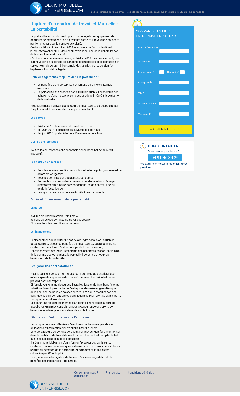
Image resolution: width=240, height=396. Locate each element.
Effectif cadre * (146, 72)
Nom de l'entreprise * (148, 49)
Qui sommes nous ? (86, 372)
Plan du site (113, 372)
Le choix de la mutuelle (174, 12)
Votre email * (144, 114)
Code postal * (145, 82)
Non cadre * (173, 72)
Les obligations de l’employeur (108, 12)
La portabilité (196, 12)
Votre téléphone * (147, 103)
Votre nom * (144, 61)
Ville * (141, 93)
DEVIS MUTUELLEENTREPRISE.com (63, 8)
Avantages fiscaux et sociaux (143, 12)
